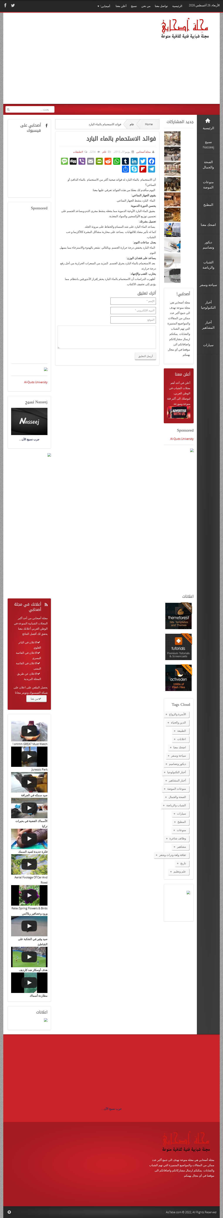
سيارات (181, 813)
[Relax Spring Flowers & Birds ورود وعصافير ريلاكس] (29, 895)
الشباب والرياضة (176, 805)
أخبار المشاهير (177, 780)
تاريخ (183, 863)
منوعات (181, 830)
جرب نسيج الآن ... (111, 1109)
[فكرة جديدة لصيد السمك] (29, 839)
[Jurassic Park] (29, 757)
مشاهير (181, 847)
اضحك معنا (179, 747)
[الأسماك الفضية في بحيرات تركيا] (29, 808)
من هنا (34, 699)
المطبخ (181, 822)
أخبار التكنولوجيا (176, 772)
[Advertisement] (81, 62)
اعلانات (181, 739)
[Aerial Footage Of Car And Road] (29, 864)
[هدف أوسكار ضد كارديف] (29, 957)
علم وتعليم (180, 871)
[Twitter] (12, 5)
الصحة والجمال (177, 797)
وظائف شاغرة (177, 838)
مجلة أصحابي (143, 152)
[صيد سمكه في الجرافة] (29, 782)
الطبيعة (181, 731)
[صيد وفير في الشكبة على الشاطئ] (29, 926)
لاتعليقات (78, 152)
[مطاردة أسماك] (29, 982)
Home (149, 124)
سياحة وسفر (178, 755)
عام (132, 124)
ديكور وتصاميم (177, 764)
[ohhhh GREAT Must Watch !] (29, 731)
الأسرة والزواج (177, 714)
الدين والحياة (178, 722)
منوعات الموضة (176, 789)
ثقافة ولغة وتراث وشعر (172, 855)
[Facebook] (4, 5)
